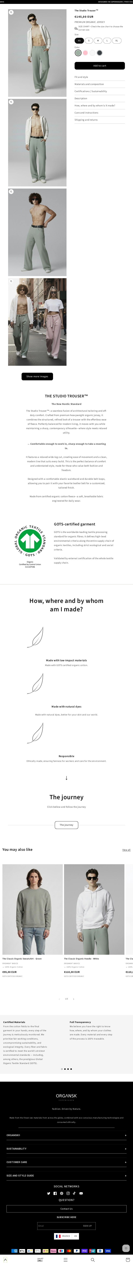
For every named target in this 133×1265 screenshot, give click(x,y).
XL (116, 40)
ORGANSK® (13, 1135)
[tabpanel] (33, 1041)
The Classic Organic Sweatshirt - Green (22, 958)
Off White (92, 53)
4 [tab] (71, 1069)
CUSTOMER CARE (16, 1162)
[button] (65, 1259)
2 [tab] (65, 1069)
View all (126, 850)
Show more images (37, 376)
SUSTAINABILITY (16, 1148)
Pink (85, 53)
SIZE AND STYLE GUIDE (20, 1175)
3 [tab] (68, 1069)
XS (79, 40)
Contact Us (66, 1209)
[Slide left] (59, 999)
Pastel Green (78, 53)
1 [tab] (62, 1069)
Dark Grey (99, 53)
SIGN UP (87, 1226)
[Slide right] (73, 999)
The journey (66, 825)
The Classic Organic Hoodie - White (81, 958)
